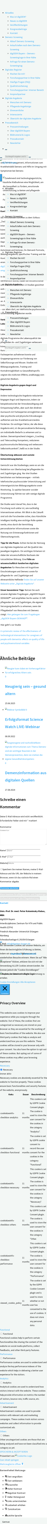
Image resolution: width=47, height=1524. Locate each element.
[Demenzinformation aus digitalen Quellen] (26, 758)
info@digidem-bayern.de (18, 943)
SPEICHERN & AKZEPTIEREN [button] (14, 1451)
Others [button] (3, 1431)
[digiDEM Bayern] (8, 162)
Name (3, 850)
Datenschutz (29, 953)
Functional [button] (5, 1329)
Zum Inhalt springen (9, 1459)
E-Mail (3, 856)
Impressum (16, 953)
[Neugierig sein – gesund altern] (26, 672)
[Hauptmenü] (1, 177)
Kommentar (5, 826)
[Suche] (6, 149)
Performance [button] (6, 1354)
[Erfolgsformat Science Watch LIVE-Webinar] (15, 709)
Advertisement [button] (7, 1403)
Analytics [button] (4, 1378)
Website (4, 863)
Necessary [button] (5, 1065)
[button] (12, 1464)
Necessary (8, 1069)
